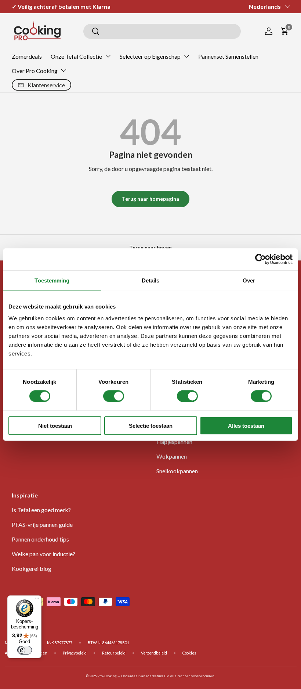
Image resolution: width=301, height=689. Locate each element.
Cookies (189, 653)
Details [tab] (151, 280)
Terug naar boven (150, 247)
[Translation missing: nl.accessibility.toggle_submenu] (108, 56)
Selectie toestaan (151, 425)
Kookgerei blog (31, 568)
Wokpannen (171, 456)
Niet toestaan (55, 425)
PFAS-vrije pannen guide (42, 524)
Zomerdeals (27, 56)
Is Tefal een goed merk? (41, 509)
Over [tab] (249, 280)
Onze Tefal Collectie (76, 56)
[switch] (113, 396)
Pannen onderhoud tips (40, 539)
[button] (285, 31)
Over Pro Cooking (35, 70)
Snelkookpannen (177, 470)
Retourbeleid (114, 653)
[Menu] (37, 599)
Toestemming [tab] (52, 280)
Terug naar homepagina (150, 199)
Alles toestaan (246, 425)
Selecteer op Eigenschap (150, 56)
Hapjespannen (174, 441)
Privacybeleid (75, 653)
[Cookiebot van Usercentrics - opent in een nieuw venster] (260, 259)
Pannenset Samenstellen (228, 56)
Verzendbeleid (154, 653)
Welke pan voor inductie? (43, 553)
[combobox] (162, 31)
